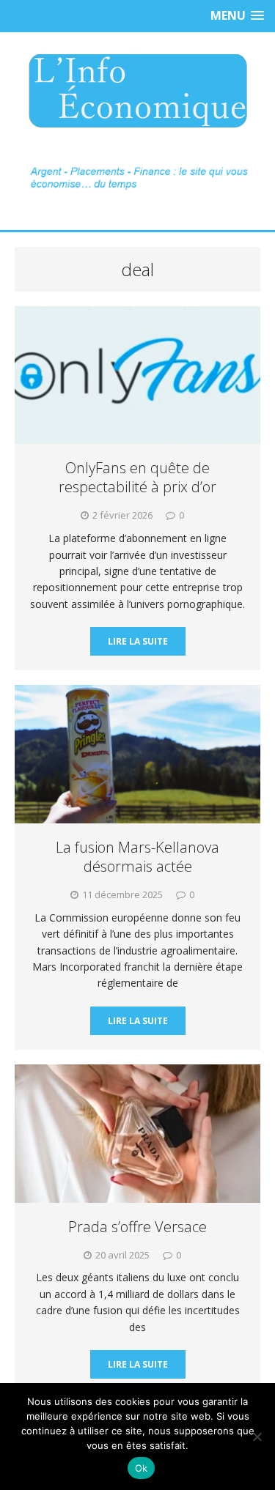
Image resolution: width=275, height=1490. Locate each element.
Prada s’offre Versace (137, 1227)
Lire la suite (138, 641)
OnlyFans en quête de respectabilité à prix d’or (137, 477)
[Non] (256, 1436)
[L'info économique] (137, 90)
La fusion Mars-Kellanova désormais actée (137, 856)
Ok (141, 1468)
